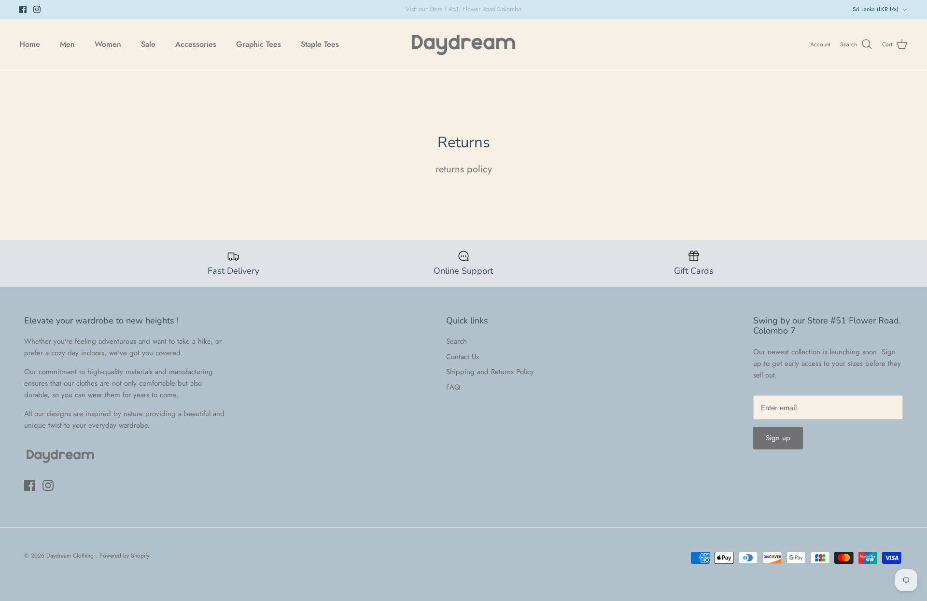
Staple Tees (320, 44)
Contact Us (462, 356)
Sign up (778, 438)
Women (108, 44)
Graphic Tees (258, 44)
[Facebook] (23, 9)
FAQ (453, 387)
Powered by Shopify (124, 555)
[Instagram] (37, 9)
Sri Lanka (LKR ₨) (876, 9)
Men (67, 44)
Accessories (195, 44)
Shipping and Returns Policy (490, 371)
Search (456, 341)
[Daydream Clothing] (463, 44)
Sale (148, 44)
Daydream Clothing (71, 555)
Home (29, 44)
